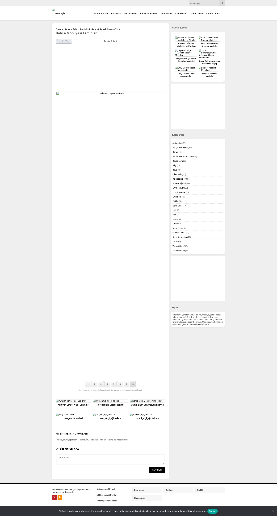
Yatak (175, 241)
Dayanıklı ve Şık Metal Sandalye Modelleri (186, 59)
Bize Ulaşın (139, 490)
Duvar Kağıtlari (100, 13)
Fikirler (175, 201)
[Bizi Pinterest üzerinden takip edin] (54, 497)
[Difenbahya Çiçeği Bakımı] (110, 401)
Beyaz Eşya (177, 161)
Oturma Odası (178, 232)
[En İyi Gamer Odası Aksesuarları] (186, 69)
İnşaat (175, 219)
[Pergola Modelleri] (73, 414)
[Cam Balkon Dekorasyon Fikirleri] (147, 401)
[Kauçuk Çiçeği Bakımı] (110, 414)
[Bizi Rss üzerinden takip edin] (60, 497)
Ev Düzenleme (178, 192)
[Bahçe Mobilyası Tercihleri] (110, 212)
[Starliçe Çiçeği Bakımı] (147, 414)
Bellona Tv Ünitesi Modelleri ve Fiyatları (186, 44)
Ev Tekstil (116, 13)
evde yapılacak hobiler (107, 501)
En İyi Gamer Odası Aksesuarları (186, 75)
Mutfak (175, 223)
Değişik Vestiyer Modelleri (209, 75)
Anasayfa (59, 29)
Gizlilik (200, 490)
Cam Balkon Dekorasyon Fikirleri (147, 404)
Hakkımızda (139, 498)
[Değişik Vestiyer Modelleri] (210, 69)
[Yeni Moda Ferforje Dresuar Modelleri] (210, 38)
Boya (174, 170)
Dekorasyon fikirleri (106, 489)
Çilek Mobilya (178, 174)
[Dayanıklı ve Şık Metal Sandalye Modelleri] (186, 52)
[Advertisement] (110, 67)
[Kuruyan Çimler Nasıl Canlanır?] (73, 401)
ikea (174, 215)
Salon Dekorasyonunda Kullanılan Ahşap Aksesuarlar (209, 63)
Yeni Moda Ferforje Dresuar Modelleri (209, 44)
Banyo (175, 152)
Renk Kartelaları (179, 237)
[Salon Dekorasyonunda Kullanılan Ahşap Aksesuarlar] (210, 54)
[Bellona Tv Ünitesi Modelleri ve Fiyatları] (186, 38)
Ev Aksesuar (130, 13)
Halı (174, 210)
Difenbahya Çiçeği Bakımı (110, 404)
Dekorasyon (177, 179)
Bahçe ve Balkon (148, 13)
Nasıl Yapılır (177, 228)
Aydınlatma (166, 13)
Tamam (212, 511)
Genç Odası (181, 13)
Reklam (169, 490)
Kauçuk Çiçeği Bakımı (111, 418)
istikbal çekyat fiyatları (107, 495)
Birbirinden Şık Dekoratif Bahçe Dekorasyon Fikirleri (100, 29)
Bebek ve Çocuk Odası (182, 156)
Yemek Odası (213, 13)
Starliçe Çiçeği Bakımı (147, 418)
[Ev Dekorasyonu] (69, 13)
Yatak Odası (196, 13)
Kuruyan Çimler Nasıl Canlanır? (73, 404)
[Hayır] (273, 511)
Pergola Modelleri (73, 418)
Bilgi (174, 165)
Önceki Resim (64, 41)
